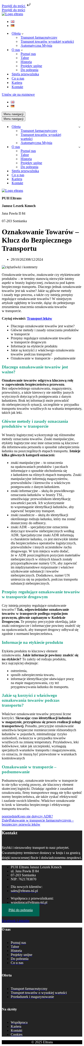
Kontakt (17, 87)
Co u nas (18, 78)
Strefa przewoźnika (25, 74)
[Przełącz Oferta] (79, 127)
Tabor (25, 58)
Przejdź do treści (14, 6)
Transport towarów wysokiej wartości (47, 41)
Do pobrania (29, 70)
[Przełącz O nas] (79, 147)
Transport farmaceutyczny (39, 37)
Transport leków (39, 318)
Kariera (17, 83)
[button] (22, 34)
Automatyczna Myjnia (36, 45)
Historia (26, 62)
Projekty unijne (31, 66)
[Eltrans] (12, 14)
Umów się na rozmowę (18, 94)
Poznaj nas (28, 54)
